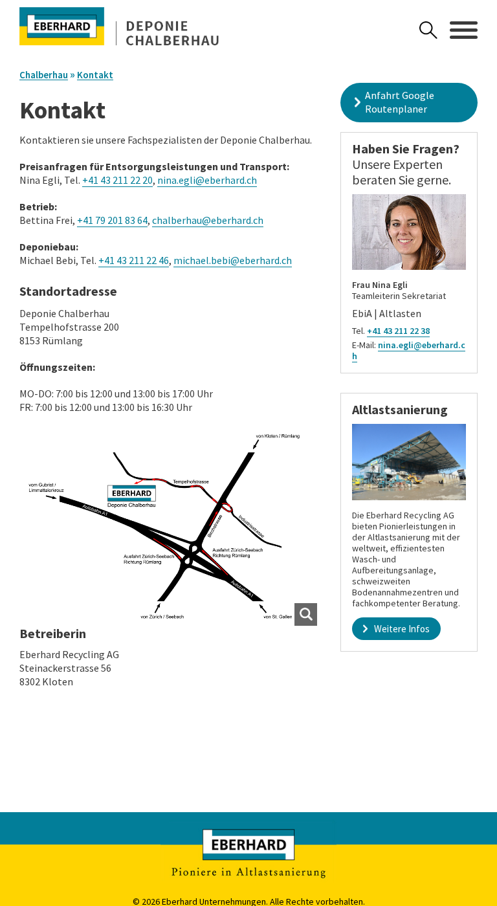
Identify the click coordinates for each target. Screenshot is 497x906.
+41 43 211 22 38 (398, 331)
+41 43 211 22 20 (117, 179)
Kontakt (95, 75)
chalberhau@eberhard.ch (207, 220)
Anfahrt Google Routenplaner (399, 102)
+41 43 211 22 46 (133, 260)
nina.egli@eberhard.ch (207, 179)
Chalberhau (43, 75)
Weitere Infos (402, 629)
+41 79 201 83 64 (112, 220)
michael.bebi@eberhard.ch (232, 260)
